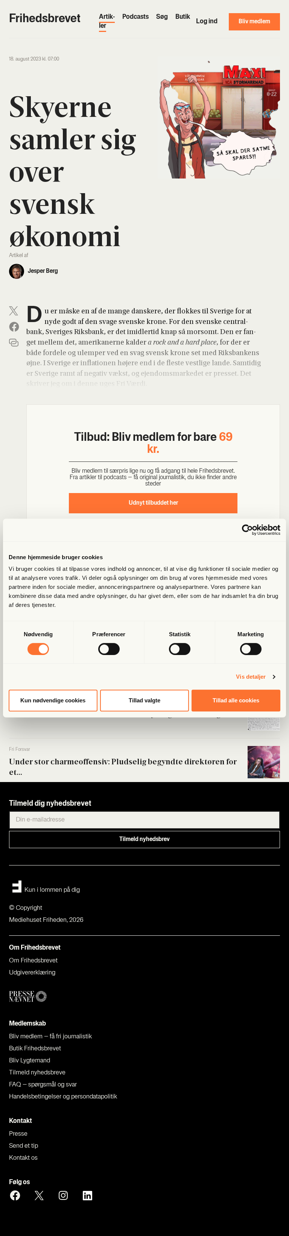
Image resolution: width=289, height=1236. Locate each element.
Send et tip (23, 1146)
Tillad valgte (144, 700)
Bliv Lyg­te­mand (29, 1060)
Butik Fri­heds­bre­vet (35, 1048)
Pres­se (18, 1134)
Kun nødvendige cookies (52, 700)
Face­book (15, 1195)
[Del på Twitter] (13, 311)
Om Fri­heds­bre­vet (33, 961)
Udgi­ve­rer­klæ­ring (32, 973)
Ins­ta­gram (63, 1195)
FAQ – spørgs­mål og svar (43, 1085)
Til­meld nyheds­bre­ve (37, 1073)
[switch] (109, 649)
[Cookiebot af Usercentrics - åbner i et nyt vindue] (247, 530)
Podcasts (135, 17)
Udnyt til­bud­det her (153, 503)
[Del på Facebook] (14, 327)
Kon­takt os (23, 1158)
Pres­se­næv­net (81, 997)
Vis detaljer (251, 676)
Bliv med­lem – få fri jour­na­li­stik (50, 1036)
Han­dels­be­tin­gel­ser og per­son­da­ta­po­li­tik (63, 1097)
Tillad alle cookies (236, 700)
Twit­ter (39, 1195)
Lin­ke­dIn (87, 1195)
